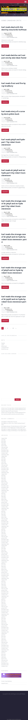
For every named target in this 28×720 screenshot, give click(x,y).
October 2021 (4, 524)
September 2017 (5, 596)
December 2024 (4, 468)
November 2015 (5, 629)
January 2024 (4, 484)
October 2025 (4, 453)
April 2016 (3, 621)
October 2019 (4, 559)
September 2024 (5, 472)
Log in (2, 344)
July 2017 (3, 599)
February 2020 (4, 553)
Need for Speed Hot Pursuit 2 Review (9, 411)
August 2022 (4, 509)
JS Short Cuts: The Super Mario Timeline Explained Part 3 (13, 408)
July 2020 (3, 547)
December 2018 (4, 574)
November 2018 (5, 575)
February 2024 (4, 483)
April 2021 (3, 533)
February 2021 (4, 536)
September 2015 (5, 632)
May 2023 (3, 496)
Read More (5, 46)
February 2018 (4, 588)
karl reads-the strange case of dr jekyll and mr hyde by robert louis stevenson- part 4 (14, 238)
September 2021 (5, 526)
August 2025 (4, 456)
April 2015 (3, 639)
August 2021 (4, 527)
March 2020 (4, 551)
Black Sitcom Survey (12, 421)
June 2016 (3, 618)
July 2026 (3, 439)
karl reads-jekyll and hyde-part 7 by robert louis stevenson (13, 142)
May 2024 (3, 478)
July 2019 (3, 563)
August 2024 (4, 474)
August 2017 (4, 597)
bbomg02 (3, 429)
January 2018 (4, 590)
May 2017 (3, 602)
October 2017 (4, 594)
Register (3, 343)
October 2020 (4, 542)
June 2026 (3, 441)
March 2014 (4, 658)
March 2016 (4, 623)
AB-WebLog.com (18, 719)
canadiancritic (8, 34)
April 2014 (3, 657)
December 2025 (4, 450)
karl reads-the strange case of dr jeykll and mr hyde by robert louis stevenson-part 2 (13, 300)
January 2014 (4, 661)
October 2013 (4, 666)
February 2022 (4, 518)
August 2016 (4, 615)
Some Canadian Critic (12, 37)
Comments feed (4, 347)
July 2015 (3, 635)
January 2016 (4, 626)
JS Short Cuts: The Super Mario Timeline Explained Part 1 (13, 412)
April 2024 (3, 480)
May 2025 (3, 460)
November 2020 (5, 541)
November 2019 (5, 557)
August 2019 (4, 562)
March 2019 (4, 569)
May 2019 (3, 566)
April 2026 (3, 444)
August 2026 (4, 438)
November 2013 (5, 664)
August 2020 (4, 545)
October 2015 (4, 630)
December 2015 (4, 627)
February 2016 (4, 624)
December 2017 (4, 591)
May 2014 (3, 655)
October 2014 (4, 648)
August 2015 (4, 633)
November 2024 (5, 469)
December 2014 (4, 645)
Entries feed (4, 346)
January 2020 (4, 554)
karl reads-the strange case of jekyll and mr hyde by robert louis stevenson (13, 270)
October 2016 (4, 612)
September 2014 (5, 650)
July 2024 (3, 475)
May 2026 (3, 442)
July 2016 (3, 617)
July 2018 (3, 581)
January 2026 (4, 448)
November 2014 (5, 647)
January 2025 (4, 466)
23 (13, 328)
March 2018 (4, 587)
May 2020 (3, 550)
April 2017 (3, 603)
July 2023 (3, 493)
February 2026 (4, 447)
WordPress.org (4, 349)
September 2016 (5, 614)
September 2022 (5, 508)
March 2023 (4, 499)
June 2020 (3, 548)
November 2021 (5, 523)
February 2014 (4, 660)
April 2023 (3, 498)
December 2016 (4, 609)
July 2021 (3, 529)
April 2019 (3, 568)
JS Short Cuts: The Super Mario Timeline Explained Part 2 (13, 409)
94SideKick (3, 430)
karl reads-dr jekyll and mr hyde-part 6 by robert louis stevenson (13, 173)
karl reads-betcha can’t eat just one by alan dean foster (14, 56)
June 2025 (3, 459)
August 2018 (4, 579)
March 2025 (4, 463)
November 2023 (5, 487)
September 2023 (5, 490)
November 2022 (5, 505)
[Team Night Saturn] (14, 12)
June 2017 (3, 600)
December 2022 (4, 504)
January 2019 (4, 572)
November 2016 (5, 611)
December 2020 (4, 539)
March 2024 (4, 481)
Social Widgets (9, 719)
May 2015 (3, 638)
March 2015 (4, 641)
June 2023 (3, 495)
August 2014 (4, 651)
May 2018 (3, 584)
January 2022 (4, 520)
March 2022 (4, 517)
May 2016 (3, 620)
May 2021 (3, 532)
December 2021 (4, 521)
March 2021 (4, 535)
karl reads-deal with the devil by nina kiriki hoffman (14, 28)
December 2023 (4, 486)
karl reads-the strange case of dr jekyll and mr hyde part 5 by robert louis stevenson (13, 205)
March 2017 (4, 605)
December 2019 (4, 556)
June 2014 (3, 654)
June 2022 (3, 512)
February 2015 (4, 642)
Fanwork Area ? (4, 683)
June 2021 (3, 530)
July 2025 (3, 457)
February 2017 (4, 606)
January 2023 (4, 502)
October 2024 (4, 471)
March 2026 (4, 445)
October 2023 (4, 489)
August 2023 (4, 492)
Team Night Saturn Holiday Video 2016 (16, 427)
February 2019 (4, 571)
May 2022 (3, 514)
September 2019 (5, 560)
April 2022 (3, 515)
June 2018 (3, 583)
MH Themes (22, 694)
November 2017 (5, 593)
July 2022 (3, 511)
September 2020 (5, 544)
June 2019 (3, 565)
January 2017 (4, 608)
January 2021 (4, 538)
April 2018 (3, 585)
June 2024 (3, 477)
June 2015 (3, 636)
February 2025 (4, 465)
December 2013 (4, 663)
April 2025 (3, 462)
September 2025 (5, 454)
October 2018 (4, 577)
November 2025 (5, 451)
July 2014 (3, 652)
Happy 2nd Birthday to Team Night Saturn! (16, 429)
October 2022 (4, 506)
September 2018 (5, 578)
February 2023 (4, 501)
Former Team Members (6, 681)
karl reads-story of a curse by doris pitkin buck (13, 112)
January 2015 (4, 644)
